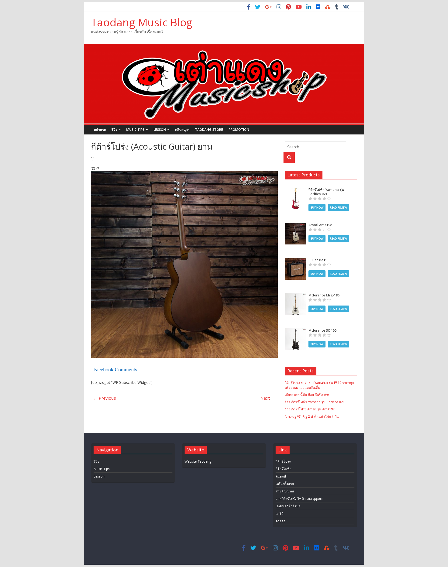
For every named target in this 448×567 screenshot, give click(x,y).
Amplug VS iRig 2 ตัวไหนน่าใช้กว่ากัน (312, 416)
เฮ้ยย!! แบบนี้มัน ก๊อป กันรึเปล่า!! (307, 394)
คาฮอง (280, 521)
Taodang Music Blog (141, 22)
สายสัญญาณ (285, 491)
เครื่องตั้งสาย (285, 483)
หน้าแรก (100, 129)
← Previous (104, 398)
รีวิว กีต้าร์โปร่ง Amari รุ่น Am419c (310, 409)
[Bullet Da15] (295, 260)
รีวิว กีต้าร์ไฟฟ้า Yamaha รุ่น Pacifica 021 (315, 402)
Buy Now (317, 208)
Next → (267, 398)
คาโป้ (280, 513)
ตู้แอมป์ (281, 476)
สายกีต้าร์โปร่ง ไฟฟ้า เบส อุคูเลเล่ (299, 498)
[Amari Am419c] (295, 225)
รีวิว (114, 129)
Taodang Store (209, 129)
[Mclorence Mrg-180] (295, 295)
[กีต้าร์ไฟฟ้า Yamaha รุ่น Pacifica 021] (295, 190)
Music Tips (135, 129)
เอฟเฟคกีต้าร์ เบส (288, 506)
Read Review (338, 208)
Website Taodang (198, 461)
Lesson (160, 129)
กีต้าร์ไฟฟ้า (283, 469)
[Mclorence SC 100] (295, 331)
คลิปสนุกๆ (182, 129)
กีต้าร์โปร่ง (283, 461)
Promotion (239, 129)
